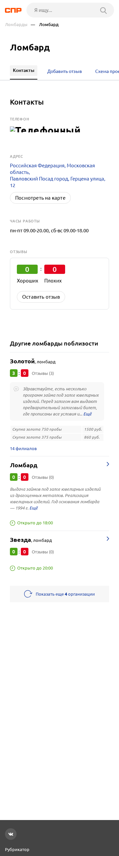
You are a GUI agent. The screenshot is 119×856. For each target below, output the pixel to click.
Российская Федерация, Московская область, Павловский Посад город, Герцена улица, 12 (57, 175)
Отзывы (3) (43, 373)
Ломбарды (16, 24)
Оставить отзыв (41, 297)
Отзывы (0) (43, 477)
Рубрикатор (17, 849)
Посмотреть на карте (40, 198)
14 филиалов (23, 448)
